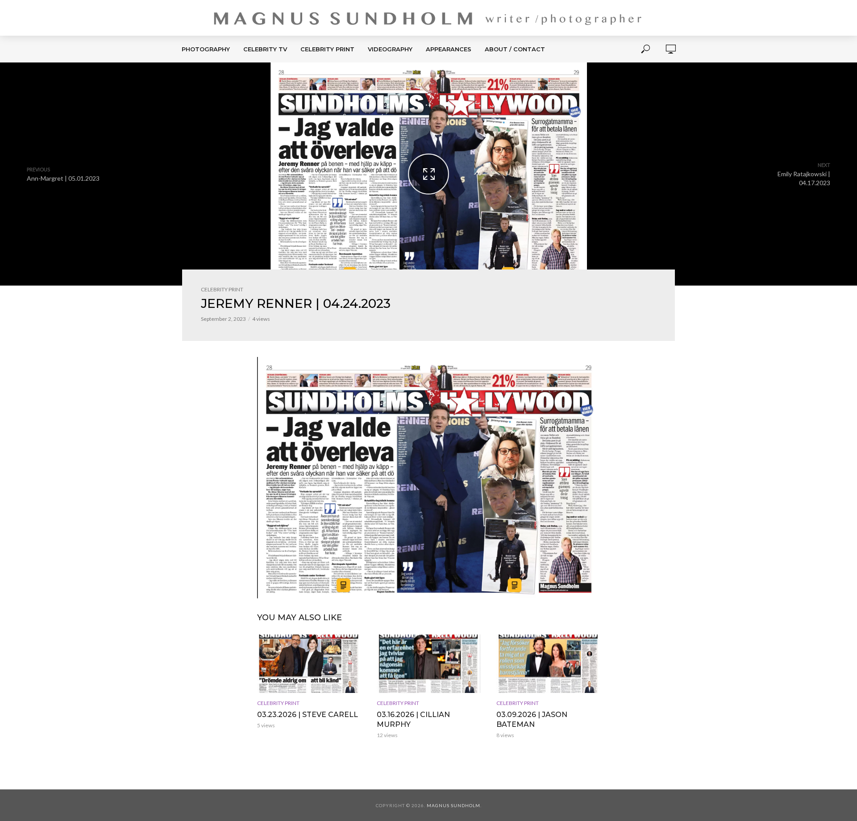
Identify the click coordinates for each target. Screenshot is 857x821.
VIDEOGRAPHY (390, 49)
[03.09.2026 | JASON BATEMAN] (548, 663)
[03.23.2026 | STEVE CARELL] (309, 663)
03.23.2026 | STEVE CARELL (307, 714)
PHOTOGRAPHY (206, 49)
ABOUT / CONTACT (515, 49)
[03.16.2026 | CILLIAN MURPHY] (428, 663)
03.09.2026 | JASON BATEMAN (531, 719)
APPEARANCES (448, 49)
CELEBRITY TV (265, 49)
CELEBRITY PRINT (327, 49)
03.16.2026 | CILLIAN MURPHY (413, 719)
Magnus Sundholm (453, 805)
